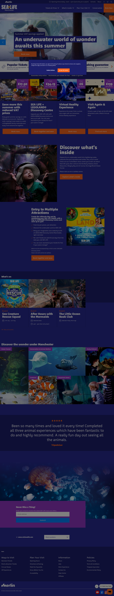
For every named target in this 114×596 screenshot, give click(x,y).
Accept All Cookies (63, 70)
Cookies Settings (51, 70)
